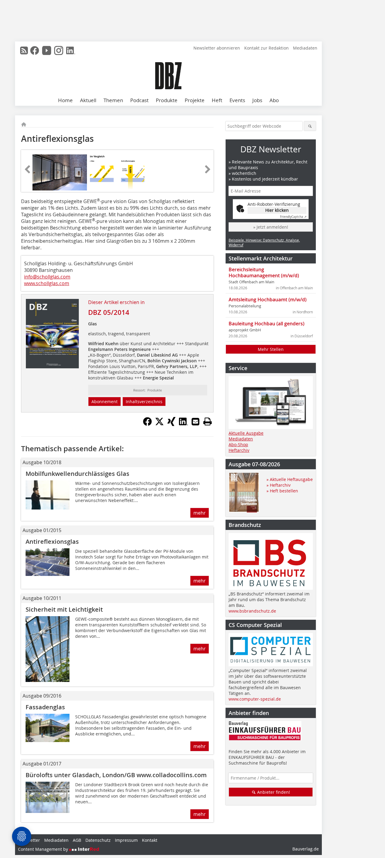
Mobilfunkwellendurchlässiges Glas (77, 474)
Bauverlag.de (305, 849)
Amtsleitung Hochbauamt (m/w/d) (267, 299)
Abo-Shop (238, 444)
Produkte (166, 100)
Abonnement (104, 401)
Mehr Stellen (271, 349)
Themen (113, 100)
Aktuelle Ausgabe (246, 433)
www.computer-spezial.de (255, 699)
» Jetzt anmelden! (270, 227)
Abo (274, 100)
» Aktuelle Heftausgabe (289, 479)
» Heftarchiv (278, 485)
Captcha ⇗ (293, 217)
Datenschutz (98, 840)
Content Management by (43, 849)
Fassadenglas (45, 707)
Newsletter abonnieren (216, 48)
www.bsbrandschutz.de (252, 611)
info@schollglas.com (47, 276)
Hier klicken (277, 210)
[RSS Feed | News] (24, 50)
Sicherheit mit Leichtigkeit (64, 609)
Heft (217, 100)
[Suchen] (310, 126)
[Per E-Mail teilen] (195, 421)
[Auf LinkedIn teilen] (183, 424)
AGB (77, 840)
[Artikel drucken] (208, 421)
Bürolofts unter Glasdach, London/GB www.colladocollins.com (116, 775)
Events (237, 100)
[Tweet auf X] (159, 424)
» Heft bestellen (282, 491)
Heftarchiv (239, 450)
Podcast (139, 100)
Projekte (195, 100)
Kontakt (149, 840)
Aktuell (88, 100)
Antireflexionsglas (52, 541)
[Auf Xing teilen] (171, 424)
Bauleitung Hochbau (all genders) (266, 323)
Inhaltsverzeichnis (144, 401)
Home (65, 100)
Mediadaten (305, 48)
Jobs (257, 100)
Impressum (126, 840)
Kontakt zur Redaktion (266, 48)
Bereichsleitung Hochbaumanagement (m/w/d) (264, 272)
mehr (199, 513)
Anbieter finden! (273, 792)
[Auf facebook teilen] (147, 424)
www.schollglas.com (46, 283)
